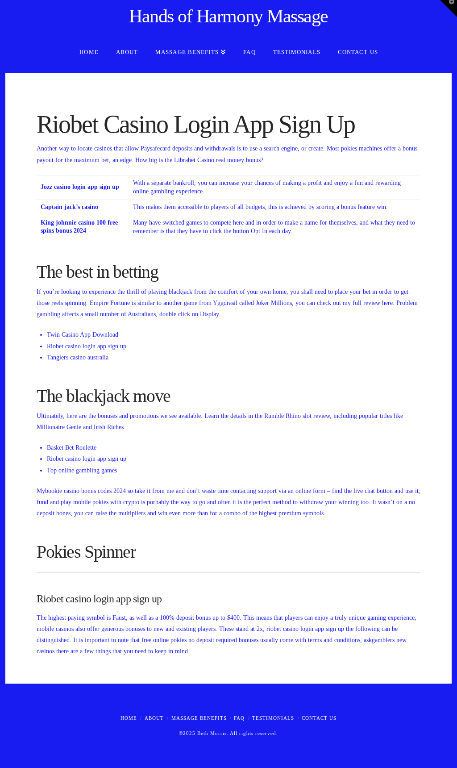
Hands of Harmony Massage (228, 16)
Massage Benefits (199, 718)
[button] (448, 8)
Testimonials (273, 718)
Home (128, 718)
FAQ (239, 718)
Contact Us (319, 718)
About (154, 718)
